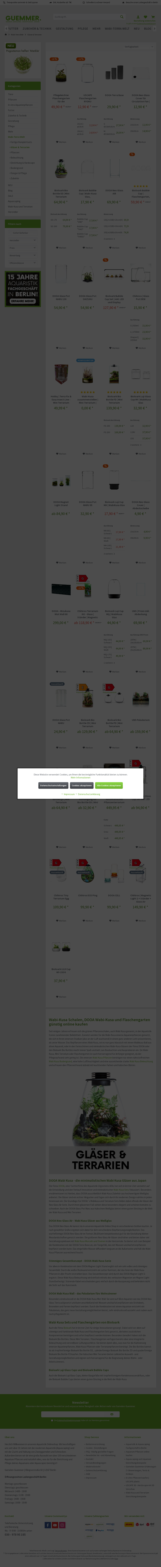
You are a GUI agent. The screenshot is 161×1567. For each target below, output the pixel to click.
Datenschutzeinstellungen (53, 785)
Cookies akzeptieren (82, 785)
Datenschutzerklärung (89, 794)
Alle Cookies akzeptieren (109, 785)
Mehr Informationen (80, 777)
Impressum (69, 794)
